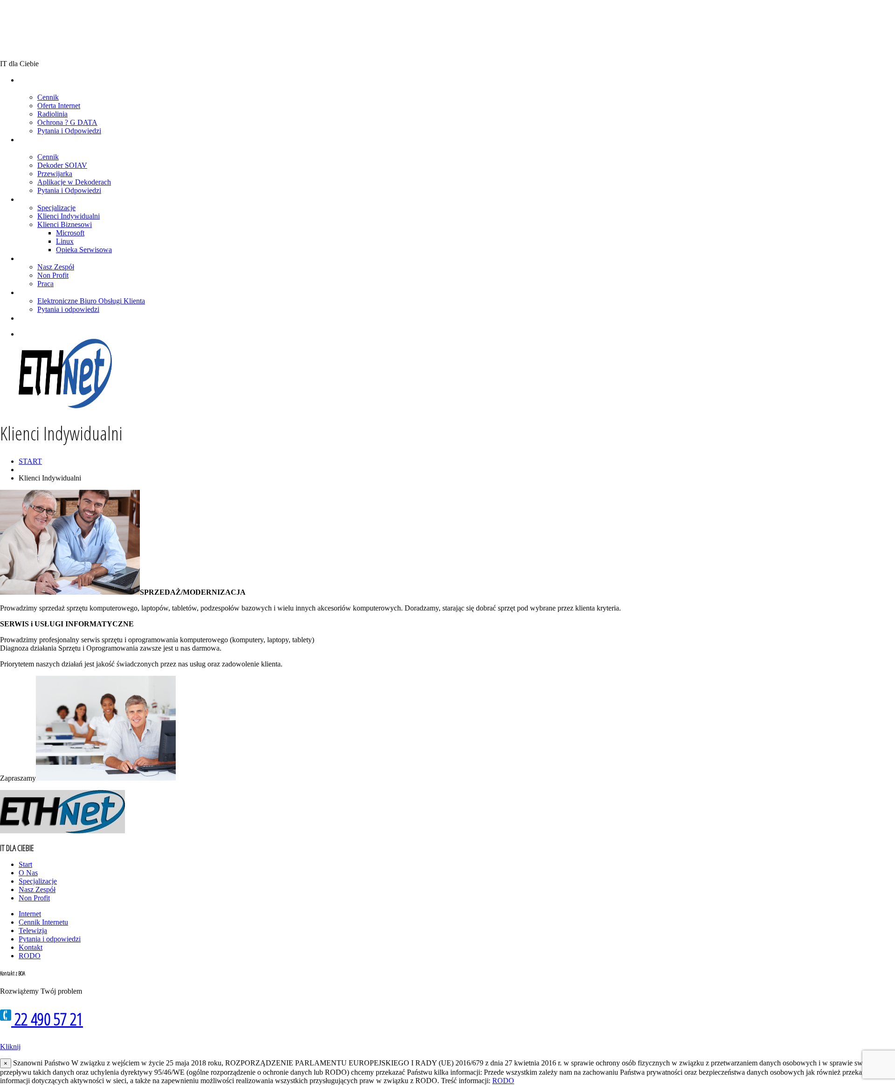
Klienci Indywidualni (68, 216)
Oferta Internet (58, 106)
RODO (30, 956)
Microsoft (70, 233)
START (30, 461)
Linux (65, 241)
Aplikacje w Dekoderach (74, 182)
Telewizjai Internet (30, 143)
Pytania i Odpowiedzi (69, 131)
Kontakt (28, 318)
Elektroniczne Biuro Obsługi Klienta (91, 301)
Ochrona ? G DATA (67, 122)
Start (25, 864)
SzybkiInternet (29, 84)
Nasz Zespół (55, 267)
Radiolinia (52, 114)
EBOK (25, 292)
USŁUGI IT (31, 199)
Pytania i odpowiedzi (68, 309)
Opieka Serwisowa (84, 250)
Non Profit (53, 275)
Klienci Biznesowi (64, 224)
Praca (45, 284)
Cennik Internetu (43, 922)
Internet (30, 914)
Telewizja (33, 930)
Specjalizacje (56, 208)
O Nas (26, 258)
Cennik (48, 97)
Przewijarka (54, 174)
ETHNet (36, 29)
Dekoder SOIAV (62, 165)
